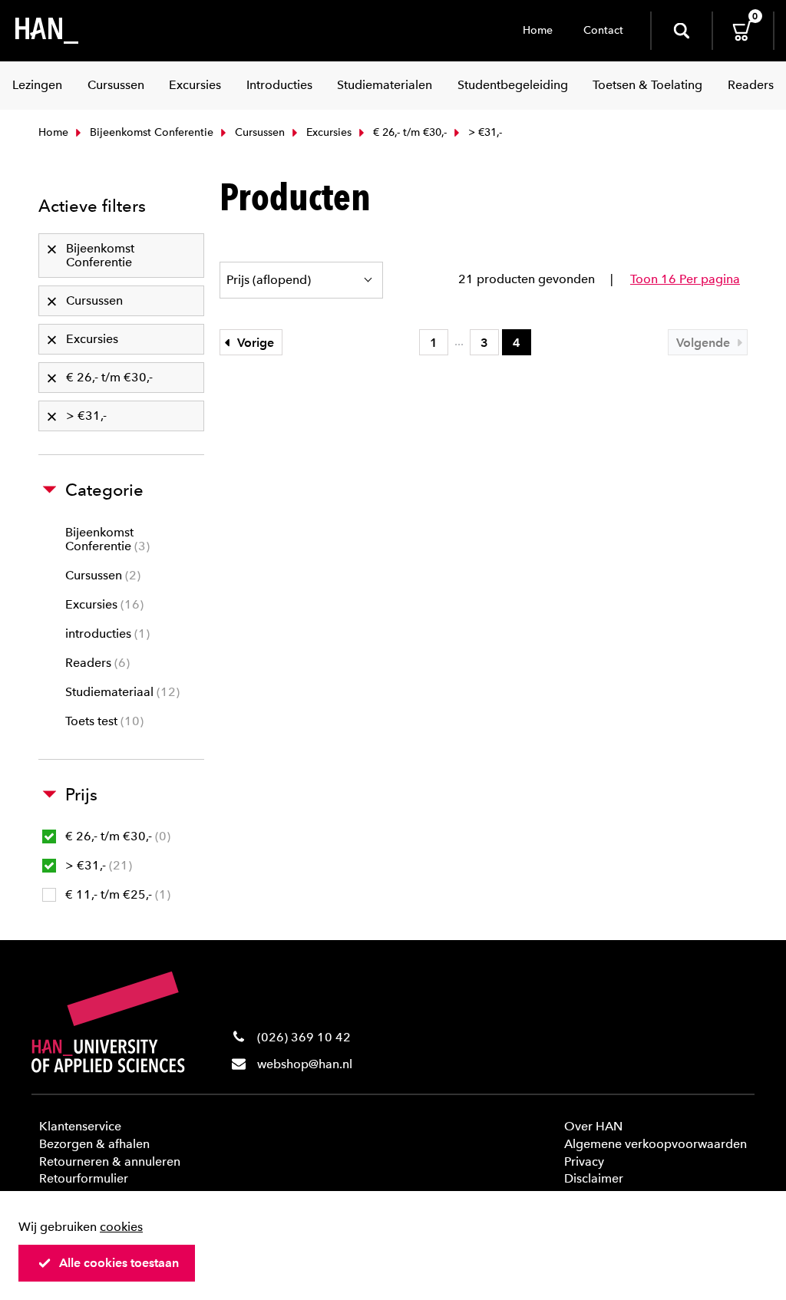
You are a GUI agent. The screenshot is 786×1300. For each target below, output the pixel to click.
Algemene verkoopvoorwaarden (655, 1144)
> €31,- (96, 865)
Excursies (327, 132)
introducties (105, 633)
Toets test (102, 721)
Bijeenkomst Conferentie (150, 132)
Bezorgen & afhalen (94, 1144)
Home (538, 30)
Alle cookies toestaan (119, 1262)
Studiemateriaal (120, 692)
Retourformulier (83, 1178)
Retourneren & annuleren (109, 1161)
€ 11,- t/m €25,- (116, 894)
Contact (603, 30)
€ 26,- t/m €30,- (408, 132)
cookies (121, 1226)
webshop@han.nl (304, 1064)
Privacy (584, 1161)
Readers (95, 662)
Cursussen (258, 132)
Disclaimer (593, 1178)
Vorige (254, 342)
